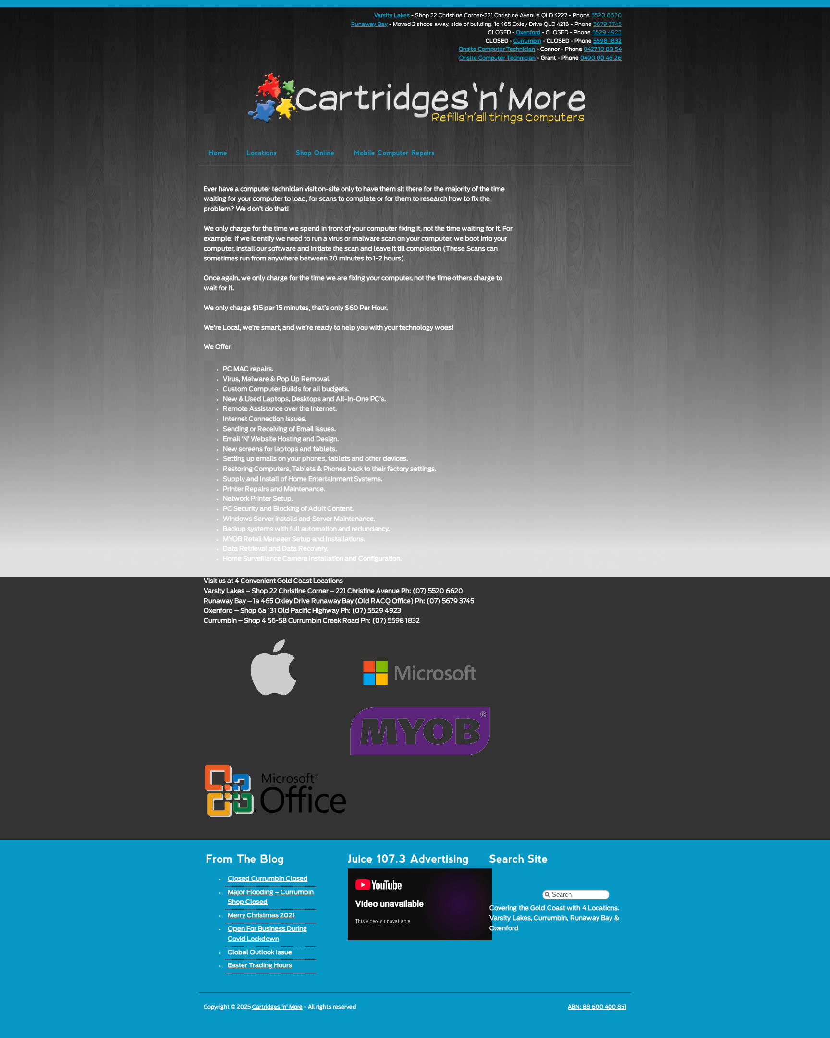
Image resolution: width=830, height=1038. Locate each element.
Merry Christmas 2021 (261, 916)
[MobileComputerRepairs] (394, 153)
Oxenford (528, 32)
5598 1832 (607, 41)
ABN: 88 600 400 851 (597, 1007)
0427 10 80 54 (603, 49)
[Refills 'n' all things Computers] (398, 98)
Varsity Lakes (392, 15)
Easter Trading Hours (260, 966)
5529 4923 (607, 32)
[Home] (218, 153)
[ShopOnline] (315, 153)
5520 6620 (606, 15)
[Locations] (261, 153)
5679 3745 (607, 24)
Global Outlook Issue (260, 953)
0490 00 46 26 (601, 58)
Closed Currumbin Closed (268, 879)
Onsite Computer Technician (497, 49)
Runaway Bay (369, 24)
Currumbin (527, 41)
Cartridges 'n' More (277, 1007)
